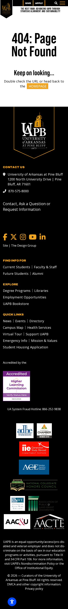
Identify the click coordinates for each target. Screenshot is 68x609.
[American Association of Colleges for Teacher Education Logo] (49, 521)
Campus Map (13, 327)
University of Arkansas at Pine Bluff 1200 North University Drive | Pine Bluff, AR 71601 (35, 179)
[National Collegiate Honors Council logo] (34, 485)
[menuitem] (15, 267)
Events (20, 321)
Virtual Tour (12, 334)
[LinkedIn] (43, 237)
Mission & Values (44, 340)
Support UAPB (37, 334)
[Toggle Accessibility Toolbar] (12, 601)
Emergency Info (15, 340)
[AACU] (17, 521)
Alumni (37, 273)
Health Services (39, 327)
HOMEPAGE (37, 86)
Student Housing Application (25, 347)
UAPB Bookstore (16, 303)
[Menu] (62, 3)
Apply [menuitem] (39, 3)
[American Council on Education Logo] (34, 467)
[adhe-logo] (24, 430)
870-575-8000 (18, 191)
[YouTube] (33, 237)
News (7, 321)
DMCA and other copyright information (34, 584)
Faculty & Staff (45, 267)
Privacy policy (34, 589)
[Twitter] (13, 237)
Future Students (15, 273)
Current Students (16, 267)
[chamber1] (44, 430)
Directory (36, 321)
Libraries (41, 290)
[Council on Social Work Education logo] (17, 503)
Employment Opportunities (24, 297)
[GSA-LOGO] (34, 448)
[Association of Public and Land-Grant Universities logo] (43, 503)
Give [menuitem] (28, 3)
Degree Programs (16, 290)
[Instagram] (23, 237)
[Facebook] (5, 237)
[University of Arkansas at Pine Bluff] (6, 8)
